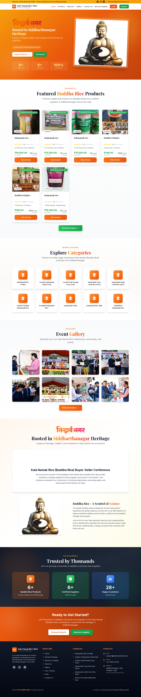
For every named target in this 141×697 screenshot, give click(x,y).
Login (113, 6)
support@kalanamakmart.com (117, 656)
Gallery (79, 6)
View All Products (69, 228)
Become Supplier (101, 6)
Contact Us (88, 6)
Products (61, 6)
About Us (70, 6)
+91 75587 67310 (112, 662)
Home (53, 6)
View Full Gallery (69, 408)
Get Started (40, 54)
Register (124, 6)
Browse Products (58, 632)
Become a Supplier (82, 632)
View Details (26, 160)
